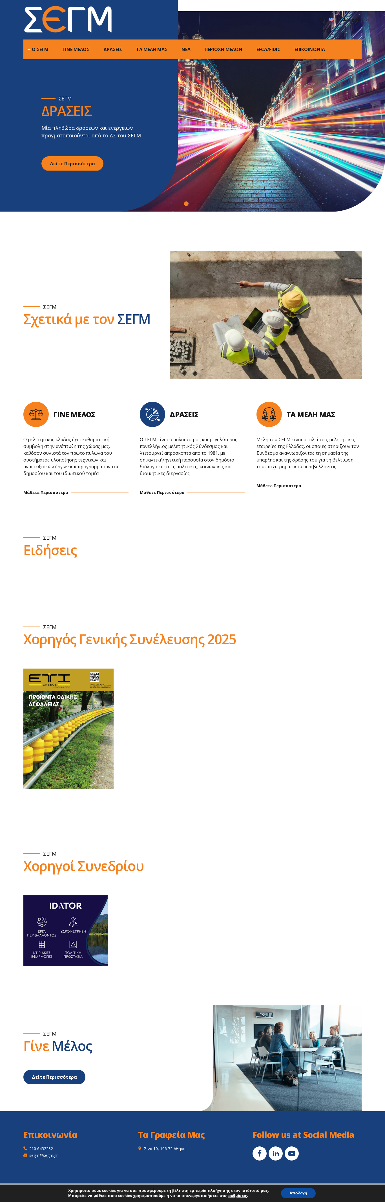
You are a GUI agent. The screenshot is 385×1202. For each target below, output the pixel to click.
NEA (186, 49)
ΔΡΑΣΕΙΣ (112, 49)
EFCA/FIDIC (268, 49)
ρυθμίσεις (237, 1195)
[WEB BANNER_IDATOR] (65, 930)
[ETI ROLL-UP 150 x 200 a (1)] (68, 729)
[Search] (321, 19)
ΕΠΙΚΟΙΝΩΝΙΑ (310, 49)
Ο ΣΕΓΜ (40, 49)
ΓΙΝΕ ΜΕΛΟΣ (76, 49)
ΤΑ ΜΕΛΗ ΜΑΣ (151, 49)
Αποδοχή (298, 1193)
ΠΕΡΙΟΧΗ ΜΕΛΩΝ (223, 49)
